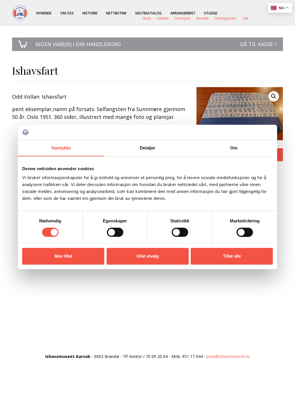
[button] (273, 96)
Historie (89, 13)
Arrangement (182, 13)
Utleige (210, 13)
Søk (245, 18)
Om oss (67, 13)
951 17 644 (192, 356)
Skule (146, 18)
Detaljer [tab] (148, 147)
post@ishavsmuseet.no (228, 356)
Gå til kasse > (258, 44)
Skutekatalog (148, 13)
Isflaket (163, 18)
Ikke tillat (63, 256)
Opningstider (225, 18)
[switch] (115, 232)
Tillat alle (232, 256)
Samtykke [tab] (61, 147)
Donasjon (182, 18)
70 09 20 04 (157, 356)
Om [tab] (233, 147)
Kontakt (202, 18)
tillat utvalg (148, 256)
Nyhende (44, 13)
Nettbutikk (116, 13)
